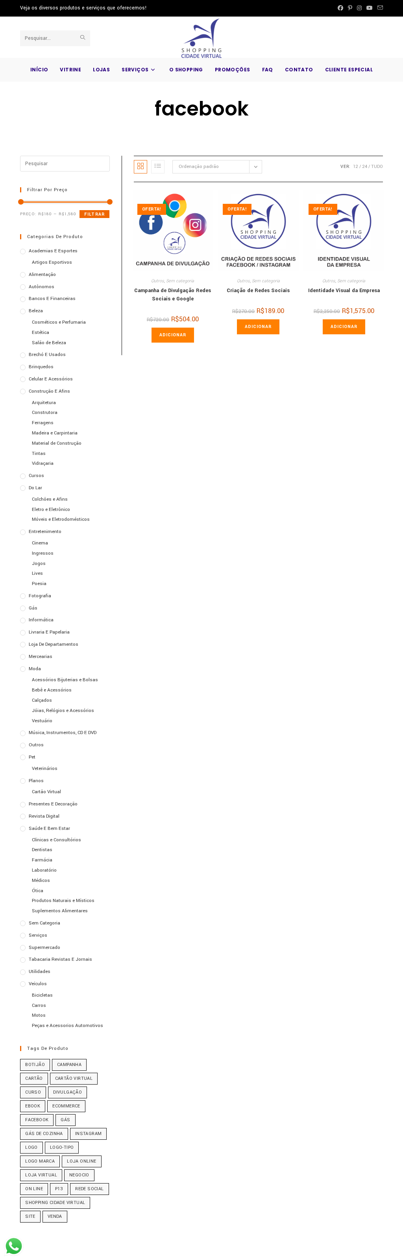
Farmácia (42, 860)
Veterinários (44, 768)
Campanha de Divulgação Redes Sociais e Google (172, 294)
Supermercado (44, 947)
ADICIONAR (172, 335)
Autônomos (41, 286)
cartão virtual (74, 1078)
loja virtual (41, 1175)
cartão (34, 1078)
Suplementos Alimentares (60, 911)
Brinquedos (41, 366)
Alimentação (42, 274)
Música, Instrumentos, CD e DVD (62, 732)
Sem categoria (180, 281)
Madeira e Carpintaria (55, 433)
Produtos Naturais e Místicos (63, 900)
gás (65, 1120)
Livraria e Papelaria (49, 632)
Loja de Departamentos (53, 644)
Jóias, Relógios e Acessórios (63, 710)
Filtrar (94, 214)
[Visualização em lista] (158, 166)
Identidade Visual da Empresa (344, 290)
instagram (88, 1134)
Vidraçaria (43, 463)
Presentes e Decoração (53, 804)
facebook (36, 1120)
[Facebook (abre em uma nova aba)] (340, 8)
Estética (40, 332)
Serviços (38, 935)
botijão (35, 1065)
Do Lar (35, 488)
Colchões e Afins (50, 499)
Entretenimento (45, 531)
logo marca (40, 1161)
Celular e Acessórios (51, 379)
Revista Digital (44, 816)
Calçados (42, 700)
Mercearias (40, 656)
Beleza (36, 311)
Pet (32, 757)
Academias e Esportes (53, 251)
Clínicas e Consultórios (56, 840)
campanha (69, 1065)
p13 (59, 1189)
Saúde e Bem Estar (49, 828)
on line (34, 1189)
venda (55, 1216)
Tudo (377, 167)
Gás (33, 608)
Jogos (39, 563)
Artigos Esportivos (52, 262)
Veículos (38, 983)
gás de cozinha (44, 1134)
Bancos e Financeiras (52, 298)
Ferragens (43, 422)
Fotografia (40, 596)
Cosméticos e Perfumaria (59, 322)
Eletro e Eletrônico (51, 509)
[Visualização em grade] (140, 166)
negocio (79, 1175)
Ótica (37, 890)
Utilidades (39, 971)
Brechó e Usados (47, 354)
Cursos (36, 475)
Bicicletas (42, 995)
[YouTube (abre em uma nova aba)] (369, 8)
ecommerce (66, 1106)
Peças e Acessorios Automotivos (67, 1025)
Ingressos (43, 553)
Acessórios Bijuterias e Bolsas (65, 680)
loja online (81, 1161)
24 (364, 167)
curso (33, 1092)
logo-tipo (62, 1147)
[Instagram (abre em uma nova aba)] (359, 8)
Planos (36, 780)
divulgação (67, 1092)
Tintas (39, 453)
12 (355, 167)
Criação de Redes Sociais (258, 290)
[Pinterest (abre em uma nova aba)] (350, 8)
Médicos (41, 880)
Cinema (40, 543)
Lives (37, 573)
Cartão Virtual (46, 791)
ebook (32, 1106)
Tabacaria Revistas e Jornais (60, 959)
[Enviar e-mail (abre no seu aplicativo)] (379, 8)
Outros (157, 281)
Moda (35, 668)
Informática (41, 620)
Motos (39, 1015)
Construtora (44, 412)
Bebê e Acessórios (52, 690)
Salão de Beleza (49, 342)
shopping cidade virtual (55, 1203)
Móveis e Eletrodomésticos (61, 519)
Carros (39, 1005)
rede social (89, 1189)
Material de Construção (56, 443)
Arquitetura (44, 402)
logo (31, 1147)
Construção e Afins (49, 391)
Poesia (39, 583)
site (30, 1216)
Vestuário (42, 721)
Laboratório (44, 870)
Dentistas (42, 849)
